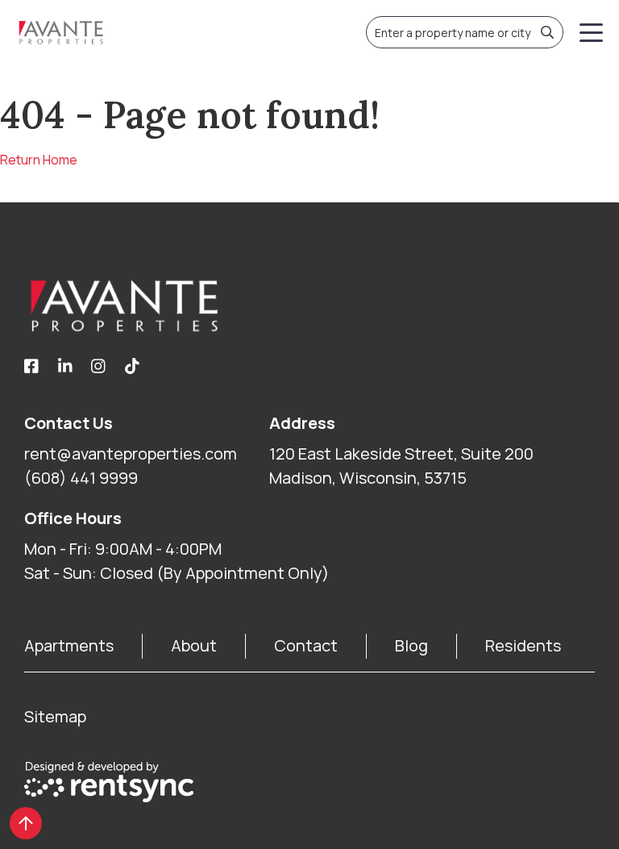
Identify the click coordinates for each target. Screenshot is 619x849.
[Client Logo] (309, 305)
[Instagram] (98, 367)
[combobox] (464, 32)
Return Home (38, 160)
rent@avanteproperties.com (130, 453)
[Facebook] (31, 367)
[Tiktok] (132, 367)
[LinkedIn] (65, 367)
